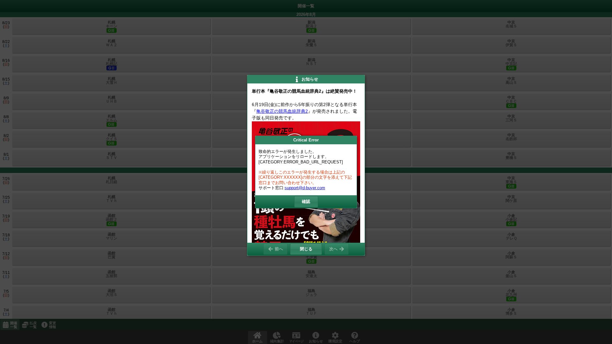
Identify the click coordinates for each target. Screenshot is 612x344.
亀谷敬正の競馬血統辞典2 (282, 111)
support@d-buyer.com (305, 187)
